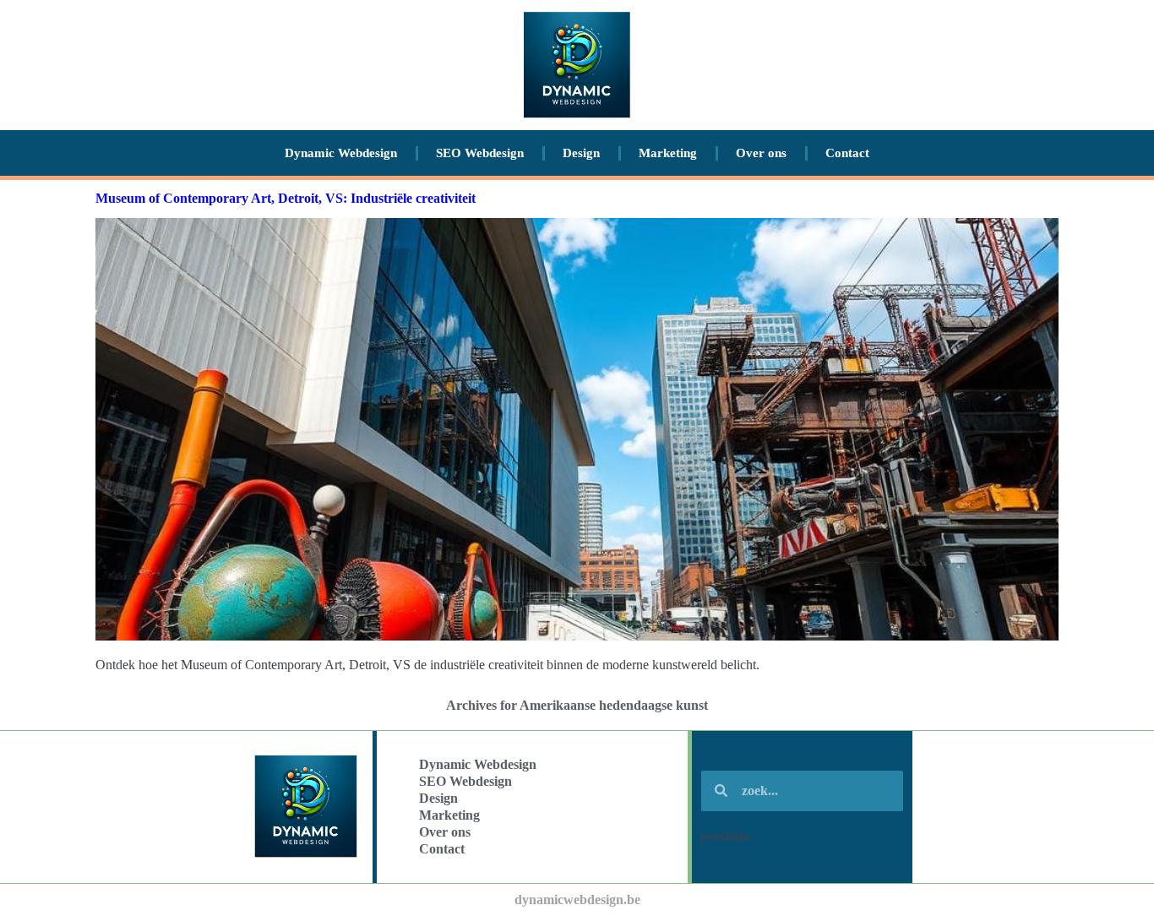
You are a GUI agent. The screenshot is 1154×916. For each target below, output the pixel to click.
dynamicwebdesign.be (577, 899)
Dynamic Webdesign (341, 153)
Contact (847, 153)
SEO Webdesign (480, 153)
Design (581, 153)
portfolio (724, 836)
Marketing (668, 153)
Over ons (761, 153)
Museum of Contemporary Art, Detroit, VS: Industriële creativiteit (285, 198)
